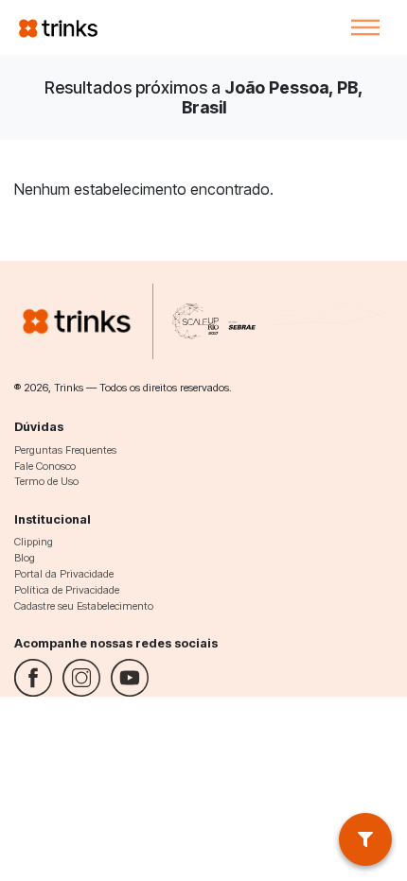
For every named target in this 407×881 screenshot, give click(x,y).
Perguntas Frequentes (65, 450)
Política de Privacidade (66, 589)
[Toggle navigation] (365, 27)
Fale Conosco (45, 466)
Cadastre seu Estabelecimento (83, 606)
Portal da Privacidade (64, 573)
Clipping (33, 541)
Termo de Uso (46, 481)
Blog (24, 557)
